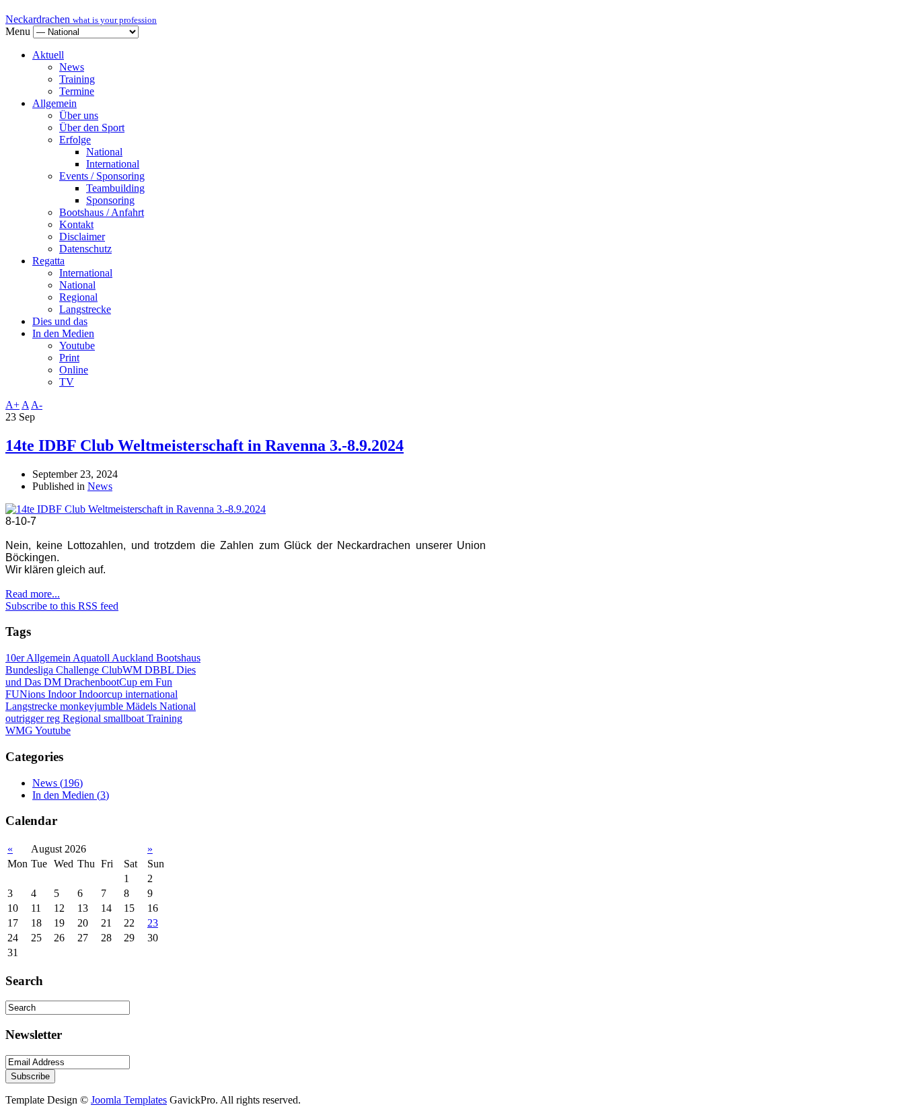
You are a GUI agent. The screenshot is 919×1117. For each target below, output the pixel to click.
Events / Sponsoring (102, 176)
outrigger (25, 718)
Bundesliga (30, 670)
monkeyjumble (93, 706)
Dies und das (59, 321)
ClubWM (123, 670)
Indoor (63, 694)
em (147, 682)
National (104, 151)
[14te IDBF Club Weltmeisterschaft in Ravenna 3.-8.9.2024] (135, 509)
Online (73, 369)
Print (69, 357)
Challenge (79, 670)
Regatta (48, 260)
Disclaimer (82, 236)
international (151, 694)
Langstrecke (85, 309)
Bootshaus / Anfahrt (101, 212)
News (71, 67)
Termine (76, 91)
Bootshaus (178, 657)
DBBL (160, 670)
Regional (78, 297)
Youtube (77, 345)
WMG (20, 730)
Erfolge (75, 139)
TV (66, 382)
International (112, 164)
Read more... (32, 594)
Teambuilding (115, 188)
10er (15, 657)
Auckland (134, 657)
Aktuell (48, 55)
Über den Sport (91, 127)
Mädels (142, 706)
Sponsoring (110, 200)
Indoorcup (102, 694)
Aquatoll (92, 657)
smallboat (125, 718)
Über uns (78, 115)
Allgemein (54, 103)
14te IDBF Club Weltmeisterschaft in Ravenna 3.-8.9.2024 (204, 445)
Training (77, 79)
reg (54, 718)
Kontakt (76, 224)
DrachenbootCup (102, 682)
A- (36, 404)
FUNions (26, 694)
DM (54, 682)
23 (152, 923)
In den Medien (63, 333)
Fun (163, 682)
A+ (12, 404)
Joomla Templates (129, 1100)
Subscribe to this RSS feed (61, 606)
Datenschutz (85, 248)
